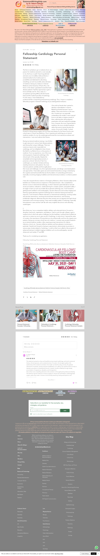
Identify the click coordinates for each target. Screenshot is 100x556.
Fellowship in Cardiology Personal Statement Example (48, 325)
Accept (93, 553)
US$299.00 (34, 427)
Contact (20, 465)
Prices (19, 442)
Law (44, 508)
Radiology (70, 527)
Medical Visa (45, 460)
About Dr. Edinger (22, 445)
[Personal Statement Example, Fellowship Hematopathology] (26, 316)
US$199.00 (31, 428)
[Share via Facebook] (23, 297)
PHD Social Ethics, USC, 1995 (38, 29)
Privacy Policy (21, 462)
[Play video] (50, 262)
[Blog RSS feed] (24, 6)
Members (20, 459)
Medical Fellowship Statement (46, 292)
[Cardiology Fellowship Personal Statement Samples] (73, 316)
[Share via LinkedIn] (30, 297)
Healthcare (45, 451)
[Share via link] (34, 297)
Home (19, 435)
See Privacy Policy (59, 553)
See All (82, 307)
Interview (20, 439)
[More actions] (76, 49)
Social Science (46, 524)
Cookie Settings (85, 553)
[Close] (98, 553)
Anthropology (46, 527)
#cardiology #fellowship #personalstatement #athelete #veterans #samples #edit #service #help (47, 288)
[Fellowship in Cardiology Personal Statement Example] (50, 316)
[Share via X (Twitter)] (27, 297)
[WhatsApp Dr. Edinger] (96, 548)
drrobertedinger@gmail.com (35, 7)
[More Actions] (76, 355)
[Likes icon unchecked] (27, 383)
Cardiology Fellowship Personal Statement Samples (73, 325)
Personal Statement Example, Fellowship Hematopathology (23, 325)
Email (32, 407)
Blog (18, 468)
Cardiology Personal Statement (30, 292)
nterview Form (32, 423)
